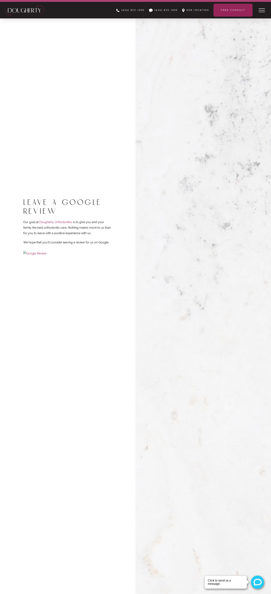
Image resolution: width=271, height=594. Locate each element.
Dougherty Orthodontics (55, 222)
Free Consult (233, 10)
